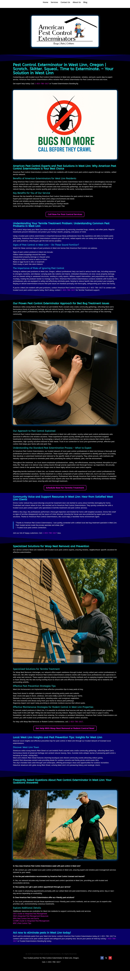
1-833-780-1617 (42, 84)
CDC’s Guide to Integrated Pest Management (30, 914)
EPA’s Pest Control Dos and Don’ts (26, 918)
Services (54, 2)
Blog (85, 2)
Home (45, 2)
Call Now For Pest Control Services (65, 214)
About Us (77, 2)
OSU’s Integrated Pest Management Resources (30, 916)
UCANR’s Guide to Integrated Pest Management (31, 921)
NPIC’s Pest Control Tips (22, 923)
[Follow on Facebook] (102, 958)
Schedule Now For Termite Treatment (65, 487)
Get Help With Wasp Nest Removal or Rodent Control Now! (65, 728)
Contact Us (65, 2)
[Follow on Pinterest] (110, 958)
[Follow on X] (106, 958)
